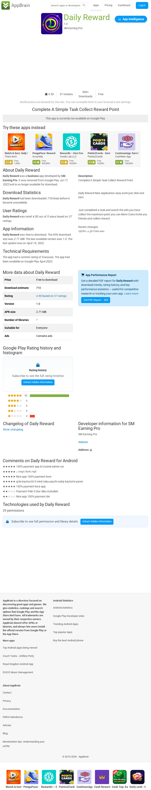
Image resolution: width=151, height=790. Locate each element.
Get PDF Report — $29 (96, 299)
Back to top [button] (142, 757)
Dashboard (124, 5)
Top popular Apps (62, 632)
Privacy (7, 700)
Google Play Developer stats (68, 615)
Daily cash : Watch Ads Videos (137, 787)
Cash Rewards (102, 787)
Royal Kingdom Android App (18, 664)
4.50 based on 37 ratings (51, 296)
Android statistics (63, 607)
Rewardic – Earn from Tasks (71, 153)
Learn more (131, 293)
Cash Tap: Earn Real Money (120, 787)
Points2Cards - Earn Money (99, 153)
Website (83, 442)
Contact (7, 692)
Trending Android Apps (65, 624)
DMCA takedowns (13, 717)
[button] (113, 450)
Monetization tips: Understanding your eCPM (23, 744)
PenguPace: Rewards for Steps (43, 153)
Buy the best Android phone (68, 640)
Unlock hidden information (37, 382)
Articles (7, 725)
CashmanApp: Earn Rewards (126, 153)
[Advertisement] (75, 62)
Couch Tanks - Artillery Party (18, 655)
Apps (96, 5)
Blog (5, 733)
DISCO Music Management (18, 672)
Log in (142, 5)
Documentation (11, 708)
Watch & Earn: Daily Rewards (16, 153)
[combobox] (65, 5)
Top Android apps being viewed (20, 647)
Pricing (108, 5)
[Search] (84, 5)
